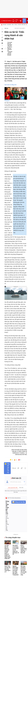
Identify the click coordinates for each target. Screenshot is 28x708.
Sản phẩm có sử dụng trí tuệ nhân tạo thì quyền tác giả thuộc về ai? (16, 550)
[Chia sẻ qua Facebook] (18, 468)
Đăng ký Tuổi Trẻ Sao (24, 21)
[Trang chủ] (1, 24)
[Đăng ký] (18, 502)
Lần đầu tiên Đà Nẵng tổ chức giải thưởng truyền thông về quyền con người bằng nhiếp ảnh (7, 552)
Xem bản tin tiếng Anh (10, 85)
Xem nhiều (9, 24)
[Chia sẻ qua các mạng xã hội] (25, 468)
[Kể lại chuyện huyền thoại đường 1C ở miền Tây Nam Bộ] (24, 542)
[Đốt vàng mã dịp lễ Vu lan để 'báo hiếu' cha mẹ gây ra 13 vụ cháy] (24, 563)
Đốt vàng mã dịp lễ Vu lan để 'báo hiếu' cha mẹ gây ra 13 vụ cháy (23, 570)
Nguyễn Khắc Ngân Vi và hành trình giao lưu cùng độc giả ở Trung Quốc (16, 570)
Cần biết (13, 20)
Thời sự (15, 24)
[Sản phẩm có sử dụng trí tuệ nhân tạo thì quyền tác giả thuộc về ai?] (16, 542)
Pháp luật (23, 24)
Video (13, 24)
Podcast (4, 20)
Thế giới (19, 24)
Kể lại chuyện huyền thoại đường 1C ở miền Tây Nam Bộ (24, 549)
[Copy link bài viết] (22, 468)
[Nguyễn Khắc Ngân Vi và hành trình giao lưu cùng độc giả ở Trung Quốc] (16, 563)
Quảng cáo (17, 20)
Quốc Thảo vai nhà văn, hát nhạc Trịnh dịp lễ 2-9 (8, 569)
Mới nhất (5, 24)
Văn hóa (6, 28)
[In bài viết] (2, 51)
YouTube (9, 20)
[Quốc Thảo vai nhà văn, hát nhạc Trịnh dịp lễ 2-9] (8, 563)
